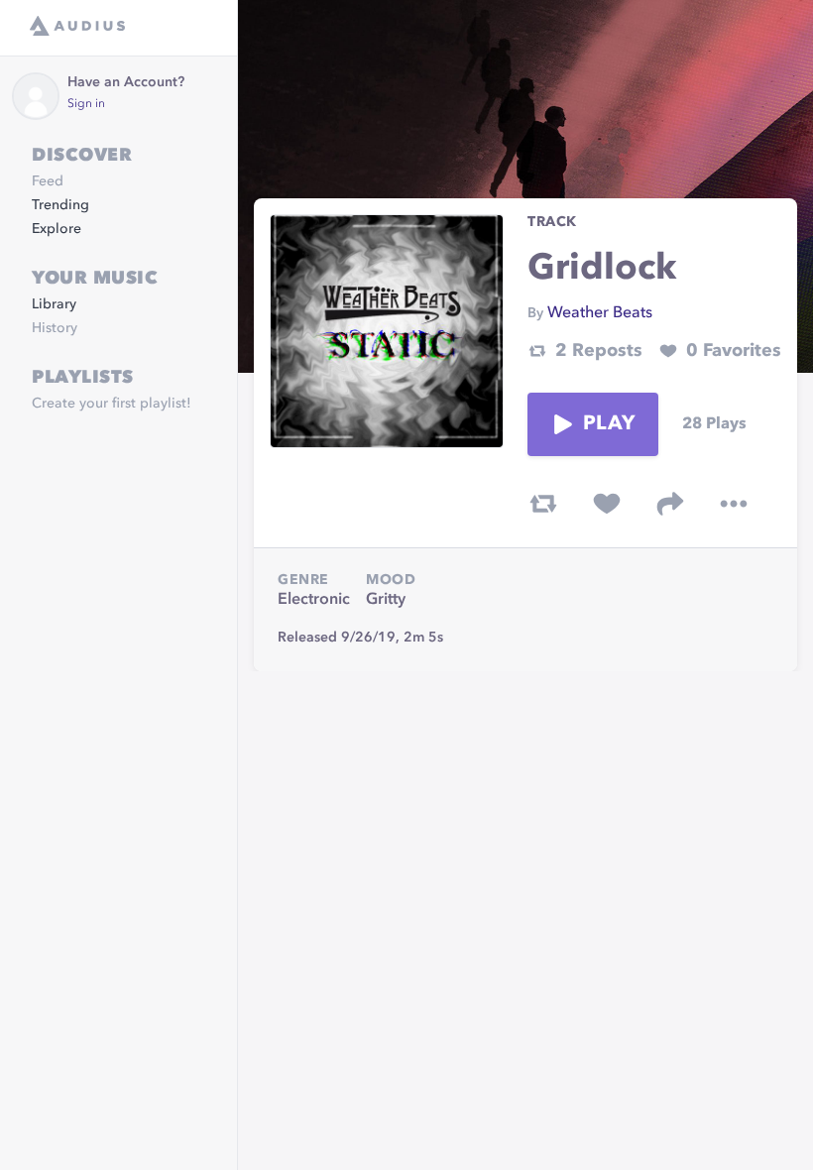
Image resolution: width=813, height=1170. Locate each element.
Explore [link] (56, 229)
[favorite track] (607, 504)
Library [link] (54, 304)
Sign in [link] (86, 104)
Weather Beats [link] (599, 313)
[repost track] (543, 504)
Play (609, 424)
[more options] (734, 504)
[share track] (670, 504)
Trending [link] (60, 205)
